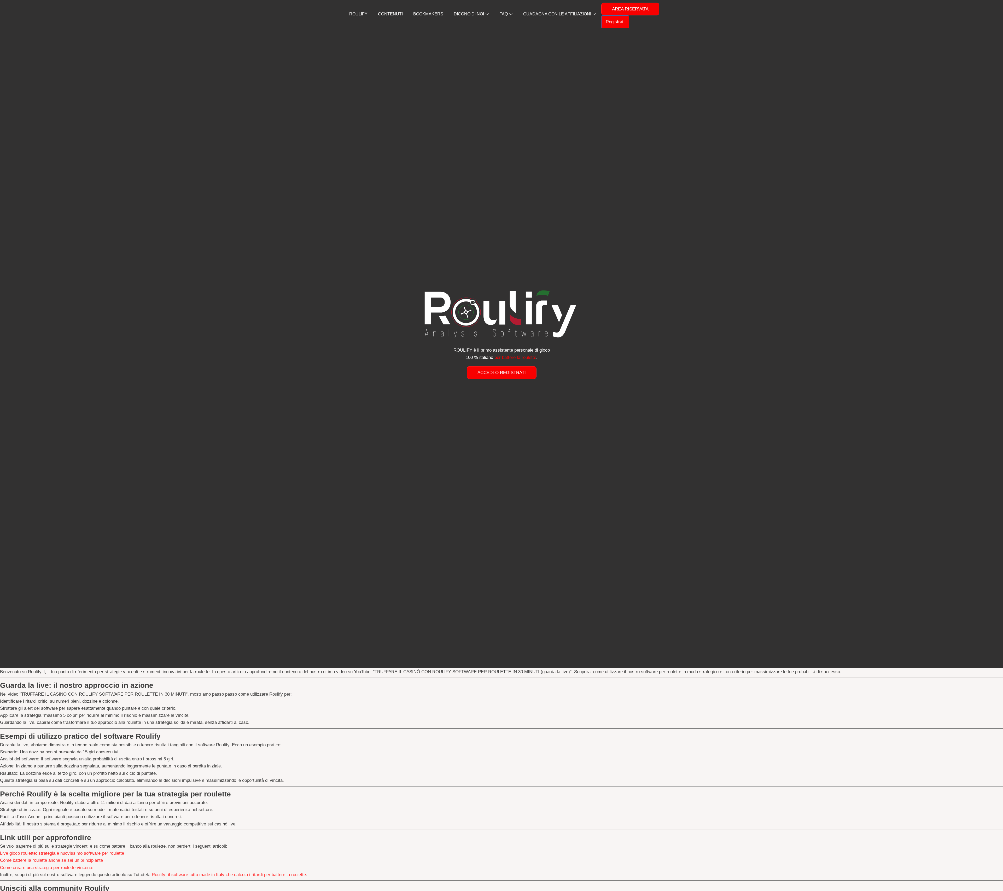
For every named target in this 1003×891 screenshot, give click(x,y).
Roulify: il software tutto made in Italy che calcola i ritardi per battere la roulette (229, 874)
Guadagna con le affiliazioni (557, 14)
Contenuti (390, 14)
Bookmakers (428, 14)
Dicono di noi (469, 14)
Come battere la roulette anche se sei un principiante (51, 860)
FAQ (503, 14)
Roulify (358, 14)
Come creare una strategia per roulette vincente (46, 867)
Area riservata (630, 9)
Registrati (615, 21)
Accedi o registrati (501, 372)
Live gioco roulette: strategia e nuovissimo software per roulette (62, 853)
